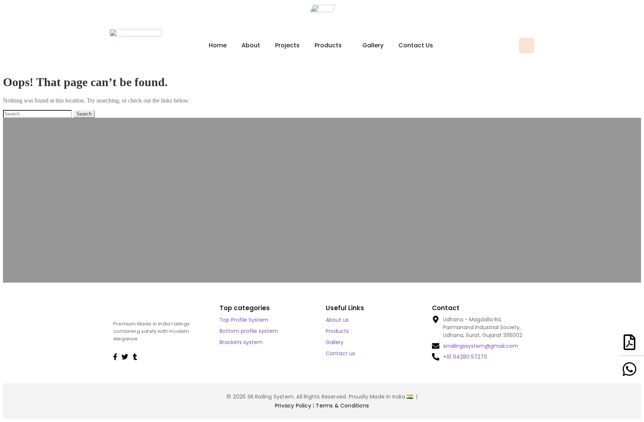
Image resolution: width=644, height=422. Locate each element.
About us (337, 320)
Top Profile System (244, 320)
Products (328, 45)
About (251, 45)
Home (218, 45)
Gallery (372, 45)
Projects (287, 45)
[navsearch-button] (526, 45)
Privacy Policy (294, 405)
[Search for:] (38, 113)
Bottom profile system (249, 331)
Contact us (415, 45)
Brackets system (241, 342)
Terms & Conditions (342, 405)
